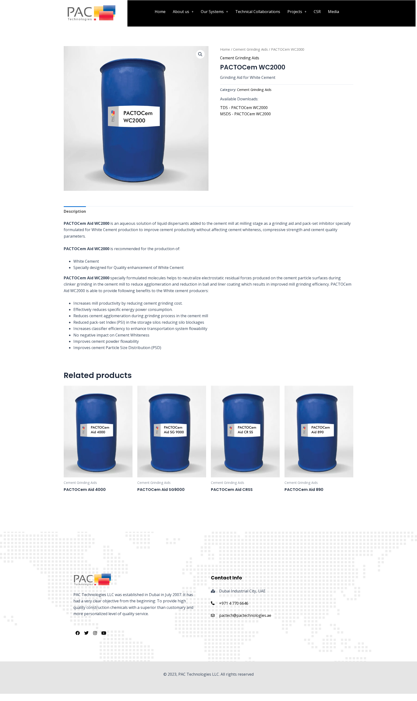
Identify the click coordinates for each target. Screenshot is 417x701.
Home (160, 11)
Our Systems (212, 11)
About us (181, 11)
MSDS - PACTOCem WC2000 (245, 114)
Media (333, 11)
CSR (317, 11)
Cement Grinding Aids (250, 49)
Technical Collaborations (257, 11)
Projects (294, 11)
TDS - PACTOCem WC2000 (244, 107)
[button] (183, 11)
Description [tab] (75, 211)
